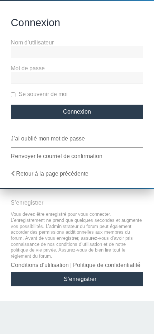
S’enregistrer (80, 279)
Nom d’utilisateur (32, 42)
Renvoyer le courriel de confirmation (56, 156)
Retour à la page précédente (52, 174)
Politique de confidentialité (106, 265)
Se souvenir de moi (42, 94)
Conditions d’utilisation (40, 265)
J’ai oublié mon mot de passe (48, 138)
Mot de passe (28, 68)
